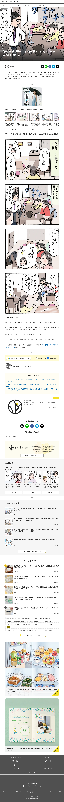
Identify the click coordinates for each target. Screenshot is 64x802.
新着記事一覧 (48, 769)
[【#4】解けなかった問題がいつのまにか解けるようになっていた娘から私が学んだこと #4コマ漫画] (47, 116)
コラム (8, 436)
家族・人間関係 (16, 757)
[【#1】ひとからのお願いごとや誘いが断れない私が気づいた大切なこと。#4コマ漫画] (10, 116)
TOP (2, 5)
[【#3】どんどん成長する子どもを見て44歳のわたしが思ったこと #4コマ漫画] (34, 116)
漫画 (15, 436)
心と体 (16, 765)
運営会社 (59, 791)
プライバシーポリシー (43, 791)
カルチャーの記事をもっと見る (32, 551)
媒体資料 (31, 792)
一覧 (33, 129)
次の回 (50, 129)
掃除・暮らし (48, 757)
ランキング (16, 769)
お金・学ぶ (48, 761)
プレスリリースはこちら (13, 791)
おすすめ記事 (21, 791)
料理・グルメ (16, 761)
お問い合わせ (4, 791)
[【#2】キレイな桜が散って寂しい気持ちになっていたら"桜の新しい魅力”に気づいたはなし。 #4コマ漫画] (22, 116)
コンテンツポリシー (34, 791)
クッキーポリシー (52, 791)
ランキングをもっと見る (33, 635)
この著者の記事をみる (52, 407)
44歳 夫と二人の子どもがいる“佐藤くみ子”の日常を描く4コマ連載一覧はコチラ (31, 340)
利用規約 (27, 791)
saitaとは (32, 772)
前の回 (14, 129)
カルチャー (7, 5)
